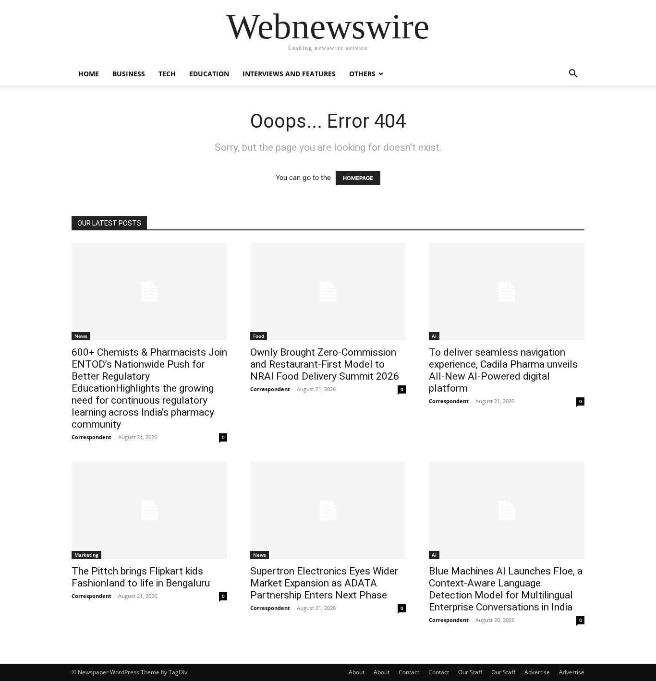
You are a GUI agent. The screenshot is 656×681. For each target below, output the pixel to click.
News (80, 336)
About (356, 672)
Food (258, 336)
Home (88, 73)
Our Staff (470, 672)
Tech (167, 73)
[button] (572, 74)
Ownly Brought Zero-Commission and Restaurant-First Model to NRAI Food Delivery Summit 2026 (324, 364)
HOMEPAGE (358, 178)
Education (209, 73)
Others (362, 73)
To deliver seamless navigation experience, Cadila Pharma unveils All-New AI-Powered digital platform (503, 370)
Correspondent (91, 437)
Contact (409, 672)
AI (434, 336)
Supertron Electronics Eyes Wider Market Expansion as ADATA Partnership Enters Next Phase (324, 583)
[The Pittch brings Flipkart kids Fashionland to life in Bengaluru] (149, 510)
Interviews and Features (289, 73)
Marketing (86, 554)
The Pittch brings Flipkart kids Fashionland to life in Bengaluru (141, 577)
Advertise (537, 672)
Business (128, 73)
